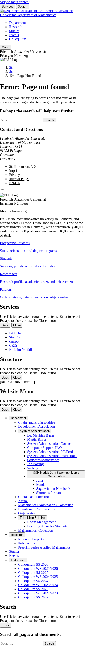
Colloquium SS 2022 (33, 597)
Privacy (14, 175)
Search (22, 6)
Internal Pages (19, 179)
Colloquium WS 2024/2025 (38, 577)
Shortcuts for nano (49, 493)
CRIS (13, 345)
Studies (14, 31)
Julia (39, 480)
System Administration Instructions (52, 456)
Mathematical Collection (35, 530)
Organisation (27, 513)
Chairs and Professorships (36, 422)
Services (7, 6)
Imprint (14, 171)
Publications (27, 543)
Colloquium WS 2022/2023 (38, 593)
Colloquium (17, 39)
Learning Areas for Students (47, 526)
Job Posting (35, 464)
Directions (7, 159)
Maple (40, 484)
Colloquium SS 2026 (33, 564)
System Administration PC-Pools (50, 452)
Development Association (36, 426)
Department (17, 23)
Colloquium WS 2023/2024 (38, 585)
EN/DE (14, 183)
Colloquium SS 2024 (33, 581)
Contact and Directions (34, 497)
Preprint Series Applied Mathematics (44, 547)
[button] (42, 247)
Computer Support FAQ (44, 448)
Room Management (41, 522)
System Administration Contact (49, 443)
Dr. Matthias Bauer (40, 435)
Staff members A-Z (22, 166)
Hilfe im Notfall (20, 349)
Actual (23, 501)
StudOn (14, 337)
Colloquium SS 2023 (33, 589)
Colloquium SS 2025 (33, 573)
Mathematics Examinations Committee (45, 505)
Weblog (32, 468)
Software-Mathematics (43, 460)
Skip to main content (14, 2)
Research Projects (31, 539)
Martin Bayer (36, 439)
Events (14, 35)
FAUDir (15, 333)
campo (14, 341)
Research (15, 27)
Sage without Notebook (53, 489)
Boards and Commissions (36, 509)
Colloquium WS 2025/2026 (38, 568)
